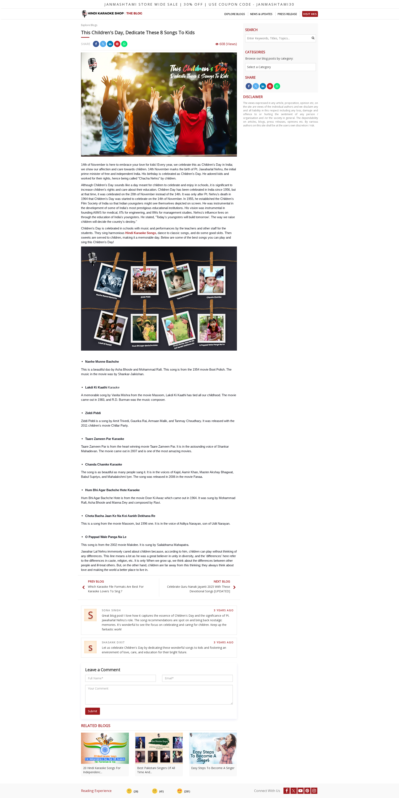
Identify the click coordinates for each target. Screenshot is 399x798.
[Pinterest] (307, 791)
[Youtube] (300, 791)
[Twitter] (294, 791)
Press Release (287, 14)
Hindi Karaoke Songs (140, 233)
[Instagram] (314, 791)
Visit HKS (310, 14)
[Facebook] (286, 791)
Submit (92, 711)
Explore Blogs (234, 14)
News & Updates (261, 14)
